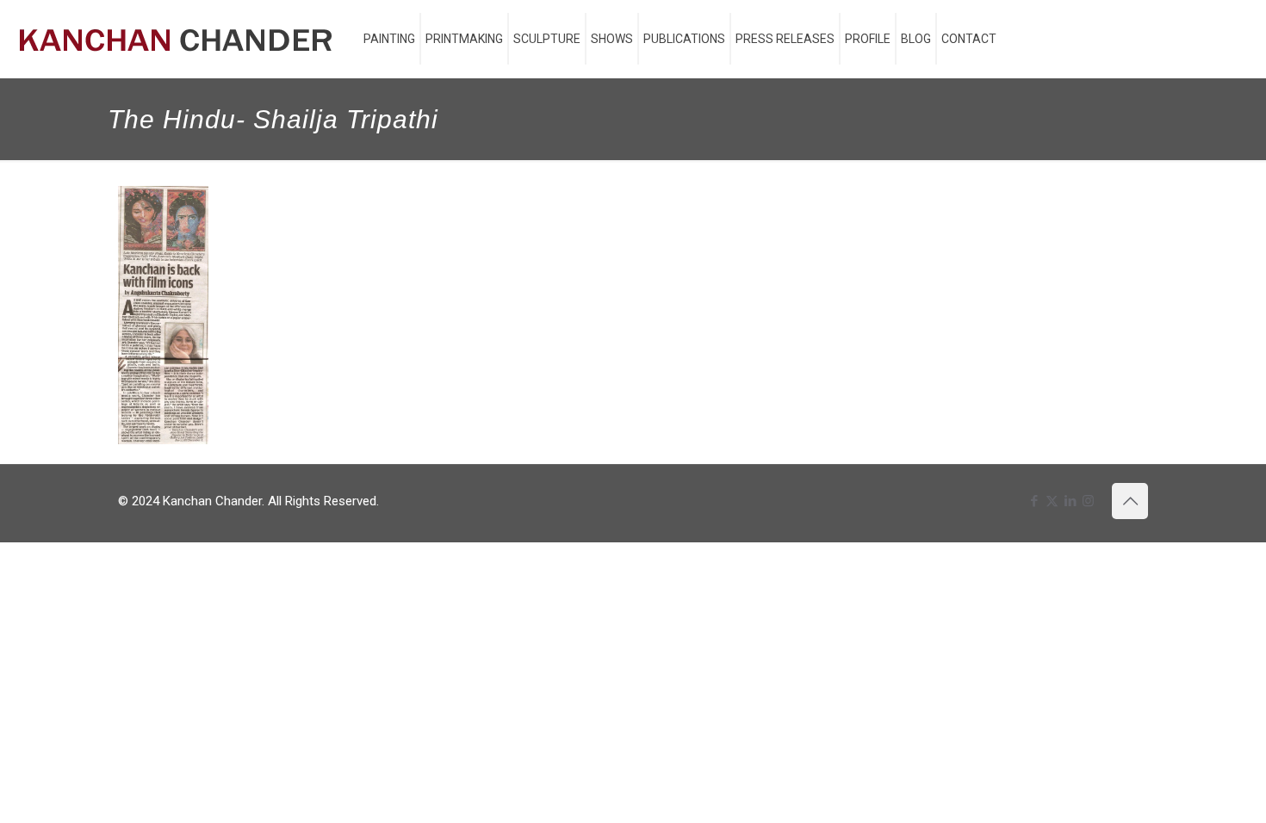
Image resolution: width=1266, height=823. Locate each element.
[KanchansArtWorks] (175, 38)
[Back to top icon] (1130, 501)
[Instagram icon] (1088, 501)
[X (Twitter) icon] (1052, 501)
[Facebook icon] (1033, 501)
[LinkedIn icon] (1070, 501)
